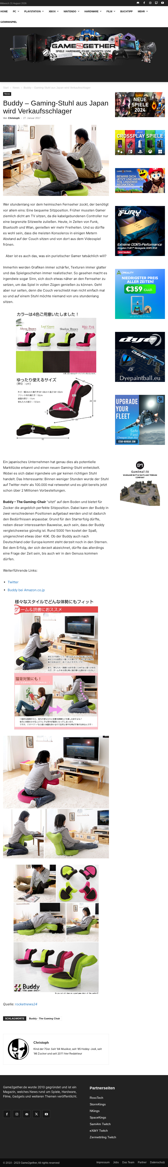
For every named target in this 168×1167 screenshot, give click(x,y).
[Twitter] (36, 1114)
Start (6, 87)
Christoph (14, 118)
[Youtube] (162, 3)
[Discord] (138, 3)
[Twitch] (156, 3)
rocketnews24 (26, 1004)
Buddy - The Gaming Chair (44, 1018)
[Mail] (26, 1114)
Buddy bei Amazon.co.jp (26, 590)
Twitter (13, 582)
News (16, 87)
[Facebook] (144, 3)
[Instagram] (150, 3)
